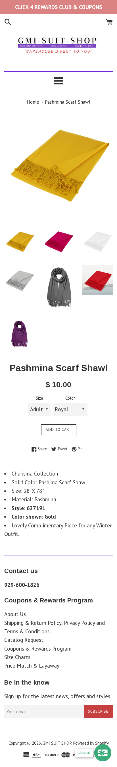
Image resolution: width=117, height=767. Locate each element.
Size (39, 398)
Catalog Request (23, 639)
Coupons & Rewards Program (38, 648)
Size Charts (17, 657)
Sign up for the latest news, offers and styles (57, 696)
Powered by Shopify (91, 743)
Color (70, 398)
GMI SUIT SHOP (57, 743)
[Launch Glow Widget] (102, 752)
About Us (15, 614)
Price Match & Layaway (31, 665)
